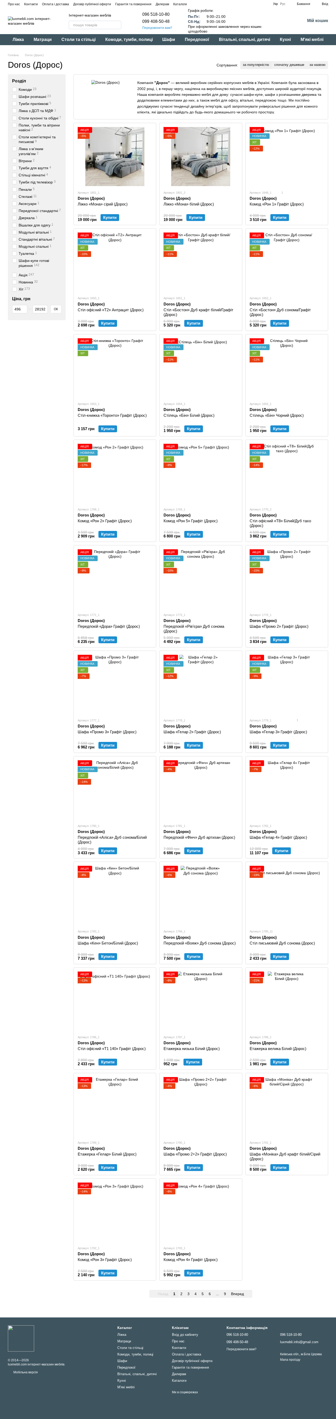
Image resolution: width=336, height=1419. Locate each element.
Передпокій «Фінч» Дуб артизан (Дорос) (199, 837)
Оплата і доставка (55, 4)
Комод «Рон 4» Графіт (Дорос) (191, 1259)
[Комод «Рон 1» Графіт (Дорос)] (287, 156)
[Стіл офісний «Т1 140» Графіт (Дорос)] (115, 1001)
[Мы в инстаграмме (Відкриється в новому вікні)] (200, 4)
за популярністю (256, 65)
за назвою (317, 65)
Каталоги (180, 4)
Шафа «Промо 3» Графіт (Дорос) (107, 732)
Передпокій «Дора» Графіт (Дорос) (109, 626)
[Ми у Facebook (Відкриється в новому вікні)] (194, 4)
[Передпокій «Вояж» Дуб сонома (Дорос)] (201, 895)
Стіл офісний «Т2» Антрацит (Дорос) (111, 310)
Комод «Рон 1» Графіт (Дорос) (277, 204)
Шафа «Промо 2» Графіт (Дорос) (279, 626)
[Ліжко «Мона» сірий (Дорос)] (115, 156)
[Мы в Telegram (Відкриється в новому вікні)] (207, 4)
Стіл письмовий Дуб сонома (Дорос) (282, 943)
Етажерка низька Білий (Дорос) (192, 1048)
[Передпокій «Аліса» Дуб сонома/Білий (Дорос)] (115, 789)
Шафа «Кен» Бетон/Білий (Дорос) (108, 943)
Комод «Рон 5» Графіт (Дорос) (191, 521)
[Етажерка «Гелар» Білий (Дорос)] (115, 1106)
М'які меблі (312, 39)
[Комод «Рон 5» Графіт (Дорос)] (201, 473)
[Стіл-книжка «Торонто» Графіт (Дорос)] (115, 367)
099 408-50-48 (156, 21)
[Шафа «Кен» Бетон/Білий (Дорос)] (115, 895)
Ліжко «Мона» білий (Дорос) (189, 204)
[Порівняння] (287, 21)
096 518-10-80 (156, 14)
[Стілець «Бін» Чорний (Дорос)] (287, 367)
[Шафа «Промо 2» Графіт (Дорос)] (287, 578)
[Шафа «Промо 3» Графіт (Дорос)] (115, 684)
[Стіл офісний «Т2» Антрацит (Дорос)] (115, 262)
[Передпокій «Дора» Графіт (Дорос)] (115, 578)
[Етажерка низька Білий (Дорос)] (201, 1001)
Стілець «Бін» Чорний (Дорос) (277, 415)
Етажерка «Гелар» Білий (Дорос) (107, 1154)
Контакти (31, 4)
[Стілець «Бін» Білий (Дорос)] (201, 367)
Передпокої (197, 39)
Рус (282, 4)
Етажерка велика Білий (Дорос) (278, 1048)
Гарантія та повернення (133, 4)
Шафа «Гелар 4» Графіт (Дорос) (278, 837)
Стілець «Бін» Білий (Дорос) (189, 415)
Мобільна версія (25, 1372)
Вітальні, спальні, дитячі (244, 39)
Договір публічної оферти (92, 4)
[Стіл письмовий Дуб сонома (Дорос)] (287, 895)
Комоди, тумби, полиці (129, 39)
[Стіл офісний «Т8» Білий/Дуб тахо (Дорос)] (287, 473)
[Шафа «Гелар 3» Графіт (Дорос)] (287, 684)
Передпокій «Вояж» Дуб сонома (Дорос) (200, 943)
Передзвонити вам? (157, 28)
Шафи (168, 39)
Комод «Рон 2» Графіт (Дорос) (105, 521)
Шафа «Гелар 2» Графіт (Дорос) (192, 732)
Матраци (43, 39)
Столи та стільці (78, 39)
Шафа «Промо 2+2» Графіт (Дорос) (195, 1154)
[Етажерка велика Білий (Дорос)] (287, 1001)
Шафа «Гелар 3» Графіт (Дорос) (278, 732)
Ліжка (18, 39)
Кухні (285, 39)
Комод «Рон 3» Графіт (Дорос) (105, 1259)
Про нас (14, 4)
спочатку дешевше (289, 65)
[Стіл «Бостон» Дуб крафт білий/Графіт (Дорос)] (201, 262)
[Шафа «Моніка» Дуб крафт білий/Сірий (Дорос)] (287, 1106)
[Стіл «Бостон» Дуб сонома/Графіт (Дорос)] (287, 262)
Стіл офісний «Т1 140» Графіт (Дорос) (112, 1048)
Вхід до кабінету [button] (185, 1335)
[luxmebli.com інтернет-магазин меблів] (21, 1338)
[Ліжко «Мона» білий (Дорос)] (201, 156)
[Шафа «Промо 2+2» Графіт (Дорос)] (201, 1106)
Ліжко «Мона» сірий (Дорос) (103, 204)
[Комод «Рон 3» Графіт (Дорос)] (115, 1212)
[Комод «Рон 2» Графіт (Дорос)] (115, 473)
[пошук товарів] (117, 25)
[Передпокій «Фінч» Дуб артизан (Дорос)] (201, 789)
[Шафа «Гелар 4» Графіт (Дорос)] (287, 789)
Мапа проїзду (290, 1360)
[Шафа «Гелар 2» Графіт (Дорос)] (201, 684)
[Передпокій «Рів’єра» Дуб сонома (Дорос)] (201, 578)
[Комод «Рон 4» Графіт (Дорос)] (201, 1212)
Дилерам (162, 4)
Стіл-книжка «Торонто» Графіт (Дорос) (112, 415)
